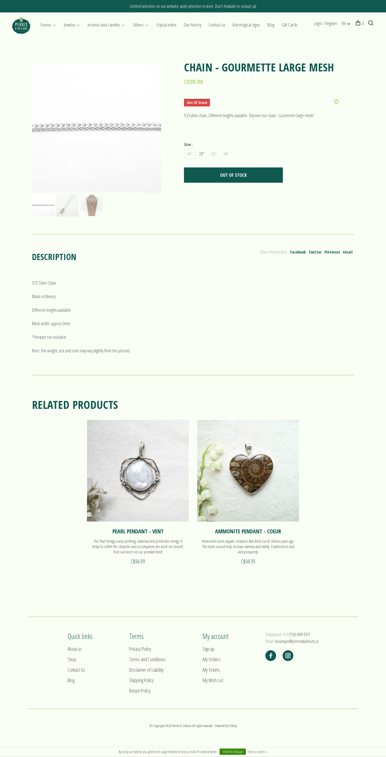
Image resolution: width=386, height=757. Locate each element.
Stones (45, 24)
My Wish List (213, 680)
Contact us (217, 24)
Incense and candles (104, 24)
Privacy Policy (140, 648)
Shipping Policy (141, 680)
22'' (213, 154)
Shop (72, 659)
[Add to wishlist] (336, 102)
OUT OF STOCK (233, 175)
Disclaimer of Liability (146, 669)
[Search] (371, 23)
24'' (226, 154)
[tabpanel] (96, 128)
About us (75, 648)
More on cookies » (257, 751)
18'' (189, 154)
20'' (201, 154)
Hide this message (233, 751)
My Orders (212, 659)
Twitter (315, 252)
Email (348, 252)
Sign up (208, 648)
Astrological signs (246, 24)
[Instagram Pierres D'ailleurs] (288, 656)
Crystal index (166, 24)
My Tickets (211, 669)
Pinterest (332, 252)
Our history (192, 24)
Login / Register (325, 23)
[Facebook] (270, 656)
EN (344, 23)
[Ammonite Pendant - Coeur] (248, 471)
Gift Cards (290, 24)
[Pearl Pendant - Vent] (138, 471)
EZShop (232, 725)
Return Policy (140, 690)
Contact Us (76, 669)
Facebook (298, 252)
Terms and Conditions (147, 659)
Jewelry (69, 24)
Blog (270, 24)
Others (138, 24)
